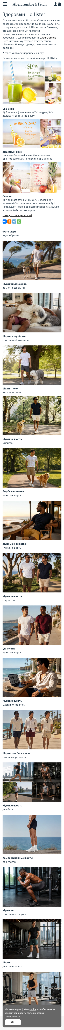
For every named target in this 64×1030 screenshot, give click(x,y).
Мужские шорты (12, 439)
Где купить (9, 648)
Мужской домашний (15, 284)
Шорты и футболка (14, 336)
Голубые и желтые (13, 491)
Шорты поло (10, 388)
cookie (33, 1009)
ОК (13, 1022)
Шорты (7, 962)
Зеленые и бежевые (14, 543)
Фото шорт (9, 231)
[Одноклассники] (9, 221)
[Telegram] (14, 221)
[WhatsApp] (19, 221)
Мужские (8, 910)
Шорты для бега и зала (16, 753)
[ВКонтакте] (5, 221)
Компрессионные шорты (18, 858)
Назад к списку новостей (17, 215)
